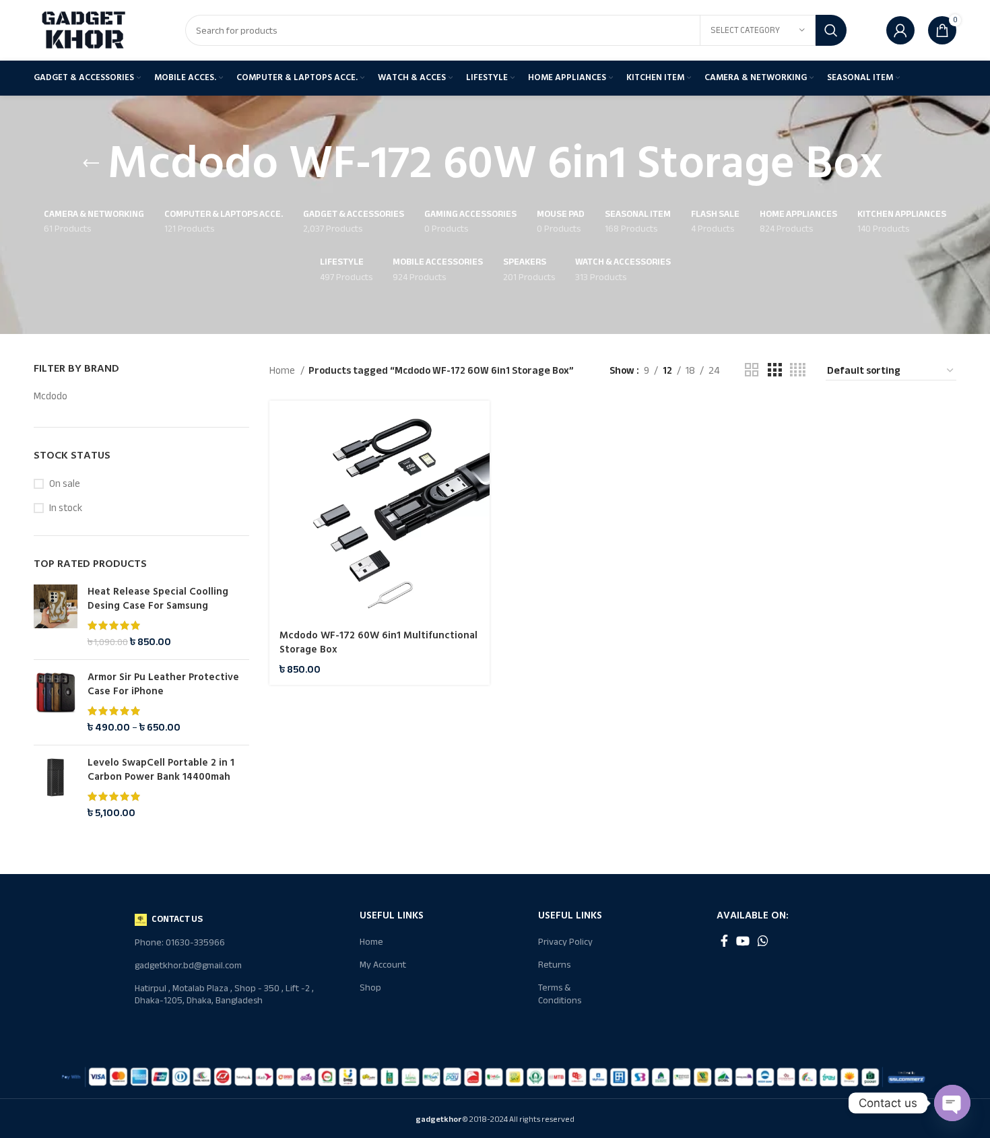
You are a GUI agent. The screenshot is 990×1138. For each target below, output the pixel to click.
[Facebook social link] (724, 941)
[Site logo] (84, 29)
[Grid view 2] (751, 370)
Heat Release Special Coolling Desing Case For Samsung (158, 598)
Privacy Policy (565, 942)
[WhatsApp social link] (763, 941)
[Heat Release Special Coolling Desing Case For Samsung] (55, 616)
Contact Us (177, 919)
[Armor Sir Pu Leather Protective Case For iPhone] (55, 702)
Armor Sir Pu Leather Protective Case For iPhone (163, 684)
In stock (65, 508)
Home (283, 370)
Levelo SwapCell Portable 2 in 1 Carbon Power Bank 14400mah (161, 770)
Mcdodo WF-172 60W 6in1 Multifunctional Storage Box (378, 642)
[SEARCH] (831, 30)
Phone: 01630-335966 (180, 942)
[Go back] (91, 163)
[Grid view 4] (797, 370)
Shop (370, 987)
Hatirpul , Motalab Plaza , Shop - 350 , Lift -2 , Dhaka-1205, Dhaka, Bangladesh (224, 994)
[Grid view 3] (774, 370)
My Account (383, 965)
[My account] (900, 30)
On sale (64, 484)
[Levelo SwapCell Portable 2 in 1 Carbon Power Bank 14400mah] (55, 788)
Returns (554, 965)
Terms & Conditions (559, 993)
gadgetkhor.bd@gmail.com (188, 965)
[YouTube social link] (743, 941)
